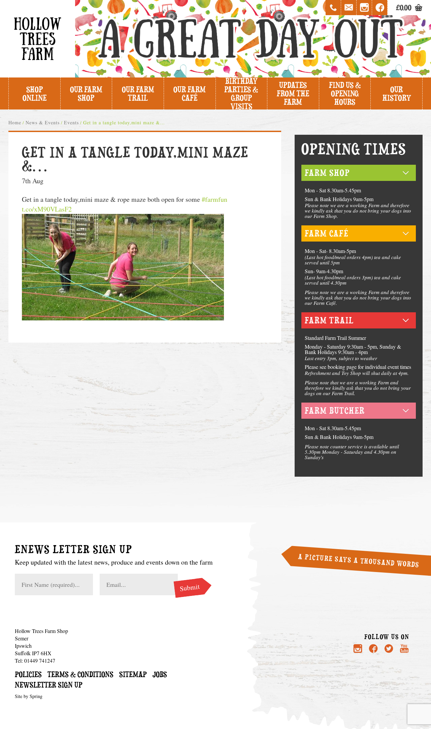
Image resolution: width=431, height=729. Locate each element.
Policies (28, 674)
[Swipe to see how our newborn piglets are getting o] (335, 604)
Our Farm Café (189, 93)
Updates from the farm (293, 93)
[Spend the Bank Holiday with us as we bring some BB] (279, 604)
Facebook (380, 7)
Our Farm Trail (138, 93)
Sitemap (133, 674)
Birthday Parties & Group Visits (241, 93)
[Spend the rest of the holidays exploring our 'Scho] (391, 604)
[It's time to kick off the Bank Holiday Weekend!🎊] (279, 567)
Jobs (160, 674)
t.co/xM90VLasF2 (47, 209)
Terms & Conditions (80, 674)
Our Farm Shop (86, 93)
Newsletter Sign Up (48, 684)
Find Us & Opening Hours (345, 93)
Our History (397, 93)
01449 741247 (333, 7)
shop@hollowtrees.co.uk (349, 7)
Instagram (364, 7)
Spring (36, 696)
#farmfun (214, 199)
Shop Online (34, 93)
